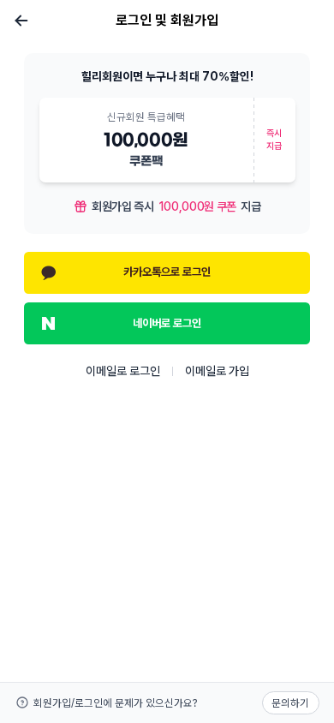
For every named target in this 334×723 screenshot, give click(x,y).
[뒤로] (21, 20)
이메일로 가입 (217, 371)
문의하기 (290, 702)
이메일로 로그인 (123, 371)
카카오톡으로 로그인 (167, 271)
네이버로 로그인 (167, 323)
